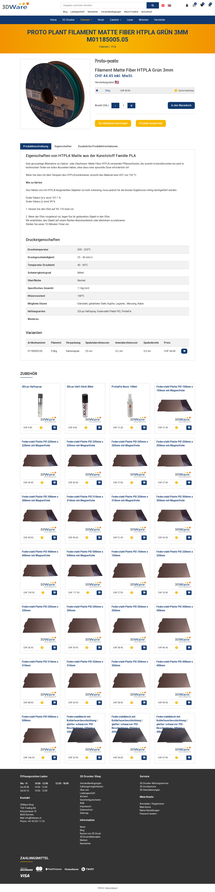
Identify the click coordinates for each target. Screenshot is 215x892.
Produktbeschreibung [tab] (35, 146)
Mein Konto (145, 807)
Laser (130, 19)
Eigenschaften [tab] (63, 146)
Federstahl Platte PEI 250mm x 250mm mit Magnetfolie (174, 443)
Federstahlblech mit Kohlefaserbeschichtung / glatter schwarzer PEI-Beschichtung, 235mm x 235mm (82, 724)
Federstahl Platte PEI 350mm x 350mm (130, 663)
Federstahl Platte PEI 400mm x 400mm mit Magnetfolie (40, 553)
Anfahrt (84, 796)
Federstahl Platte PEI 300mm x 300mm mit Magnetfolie (40, 498)
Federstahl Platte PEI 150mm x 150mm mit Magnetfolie (174, 388)
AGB (82, 803)
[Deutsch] (163, 5)
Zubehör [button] (114, 19)
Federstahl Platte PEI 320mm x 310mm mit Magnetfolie (130, 498)
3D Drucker (68, 19)
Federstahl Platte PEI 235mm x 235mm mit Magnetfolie (85, 443)
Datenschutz (86, 809)
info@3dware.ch (33, 818)
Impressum (85, 806)
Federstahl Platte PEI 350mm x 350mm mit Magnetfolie (174, 498)
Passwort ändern (148, 813)
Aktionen (143, 19)
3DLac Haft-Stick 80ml (80, 386)
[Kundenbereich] (188, 5)
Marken (84, 840)
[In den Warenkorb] (54, 428)
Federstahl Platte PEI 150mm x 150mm (130, 553)
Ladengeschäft (78, 11)
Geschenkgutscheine (90, 800)
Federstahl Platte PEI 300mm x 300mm (174, 608)
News (82, 827)
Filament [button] (85, 19)
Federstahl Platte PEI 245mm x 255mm (85, 608)
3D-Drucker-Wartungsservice (154, 783)
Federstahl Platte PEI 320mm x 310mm (85, 663)
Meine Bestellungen (149, 810)
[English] (169, 5)
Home (53, 19)
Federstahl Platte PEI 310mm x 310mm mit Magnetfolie (85, 498)
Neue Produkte (131, 11)
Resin (101, 19)
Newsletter (93, 11)
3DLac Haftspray (32, 386)
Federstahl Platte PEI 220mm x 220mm (174, 553)
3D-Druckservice (148, 786)
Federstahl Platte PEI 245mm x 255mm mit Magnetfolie (130, 443)
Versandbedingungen (111, 11)
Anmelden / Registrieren (152, 803)
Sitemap (84, 813)
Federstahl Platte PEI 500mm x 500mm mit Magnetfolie (85, 553)
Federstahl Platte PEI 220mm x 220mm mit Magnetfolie (40, 443)
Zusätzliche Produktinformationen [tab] (98, 146)
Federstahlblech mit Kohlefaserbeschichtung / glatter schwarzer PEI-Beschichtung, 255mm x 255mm (127, 724)
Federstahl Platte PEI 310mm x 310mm (40, 663)
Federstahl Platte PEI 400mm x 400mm (174, 663)
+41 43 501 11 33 (36, 821)
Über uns (84, 790)
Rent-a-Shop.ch (111, 888)
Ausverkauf (146, 11)
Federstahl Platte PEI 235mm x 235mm (40, 608)
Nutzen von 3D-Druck (90, 833)
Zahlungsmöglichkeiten (91, 786)
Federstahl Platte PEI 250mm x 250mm (130, 608)
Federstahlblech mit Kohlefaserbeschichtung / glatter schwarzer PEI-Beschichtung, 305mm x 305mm (171, 724)
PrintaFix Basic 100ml (124, 386)
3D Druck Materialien (90, 837)
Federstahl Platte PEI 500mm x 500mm (40, 718)
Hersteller (159, 19)
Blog (65, 11)
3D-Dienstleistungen (150, 790)
